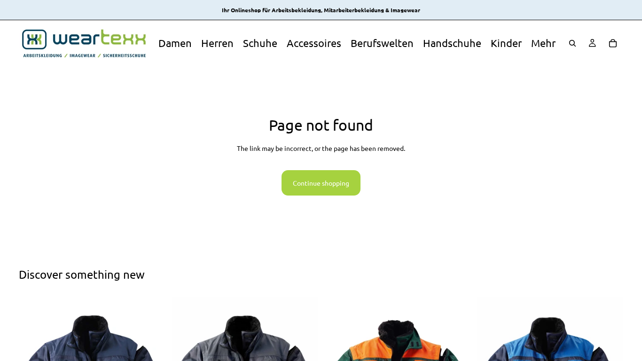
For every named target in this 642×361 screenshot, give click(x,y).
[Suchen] (572, 43)
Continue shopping (321, 183)
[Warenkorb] (613, 43)
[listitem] (543, 43)
